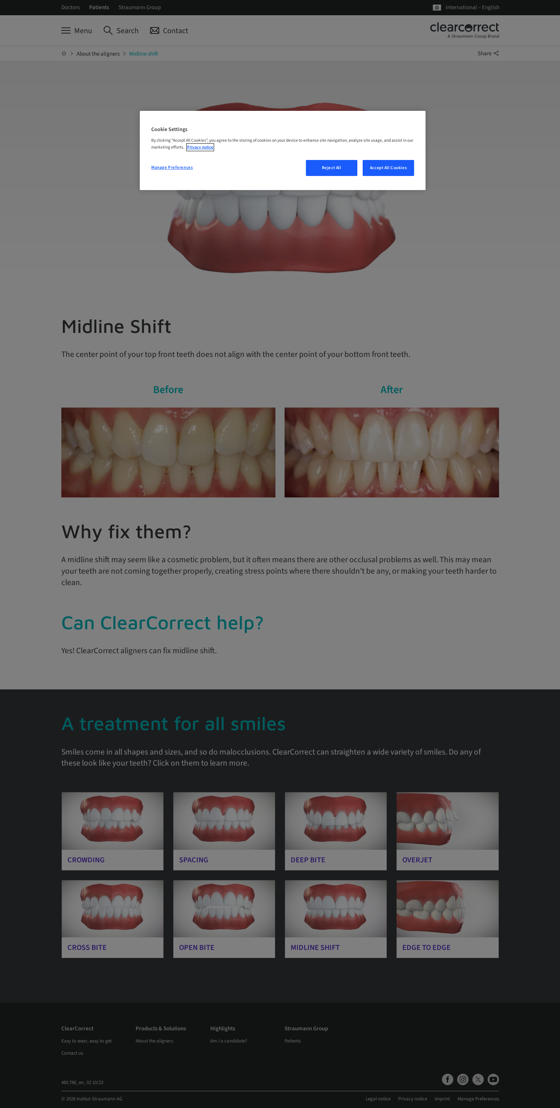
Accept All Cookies (388, 168)
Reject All (331, 168)
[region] (283, 150)
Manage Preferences (172, 167)
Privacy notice (200, 147)
